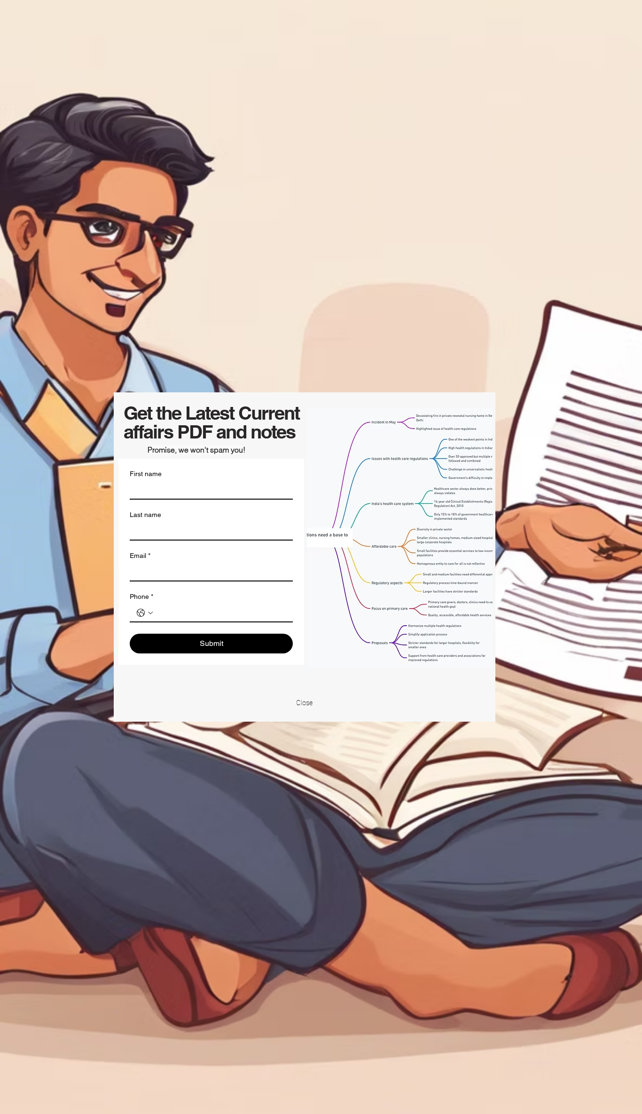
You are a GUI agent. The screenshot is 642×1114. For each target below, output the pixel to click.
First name (146, 473)
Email (140, 555)
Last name (145, 514)
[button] (304, 702)
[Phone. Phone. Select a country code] (144, 613)
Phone (141, 596)
